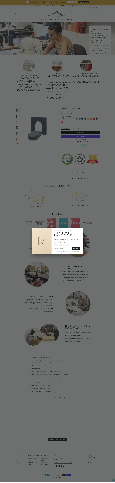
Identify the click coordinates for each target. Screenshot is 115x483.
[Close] (81, 229)
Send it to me (76, 248)
